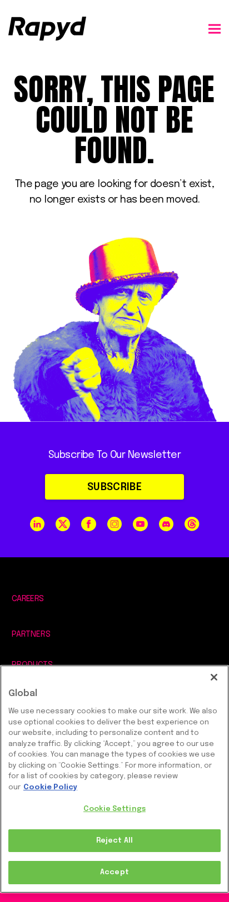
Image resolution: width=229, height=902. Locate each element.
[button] (214, 28)
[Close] (214, 677)
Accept (114, 872)
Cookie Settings (114, 809)
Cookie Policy (50, 787)
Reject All (114, 840)
